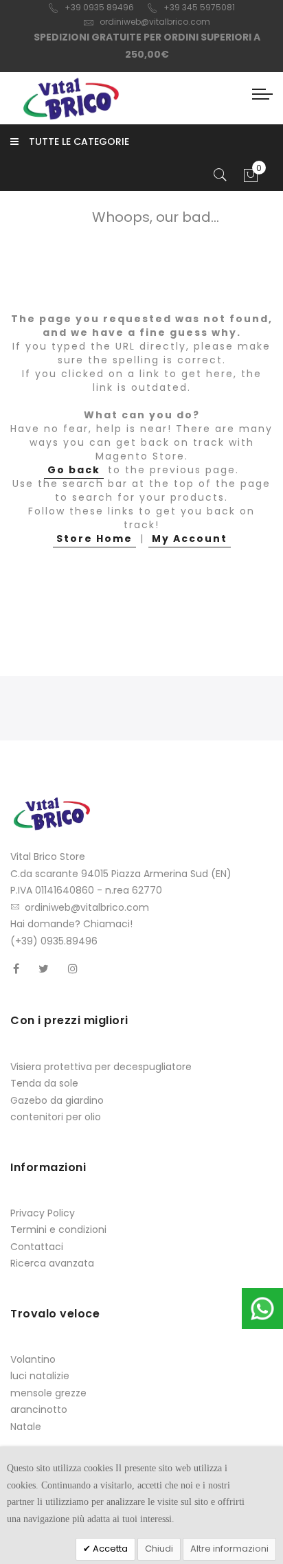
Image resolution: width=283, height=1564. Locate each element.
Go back (73, 470)
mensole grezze (48, 1393)
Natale (25, 1426)
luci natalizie (39, 1376)
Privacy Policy (42, 1213)
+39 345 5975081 (199, 7)
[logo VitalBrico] (70, 98)
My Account (189, 538)
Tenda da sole (44, 1083)
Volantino (33, 1359)
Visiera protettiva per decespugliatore (101, 1067)
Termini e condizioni (58, 1229)
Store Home (94, 538)
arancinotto (38, 1409)
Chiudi (159, 1548)
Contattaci (36, 1247)
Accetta (109, 1548)
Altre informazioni (229, 1548)
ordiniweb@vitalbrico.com (155, 21)
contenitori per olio (55, 1117)
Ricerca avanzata (52, 1263)
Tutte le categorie (79, 141)
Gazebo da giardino (57, 1100)
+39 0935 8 (88, 7)
